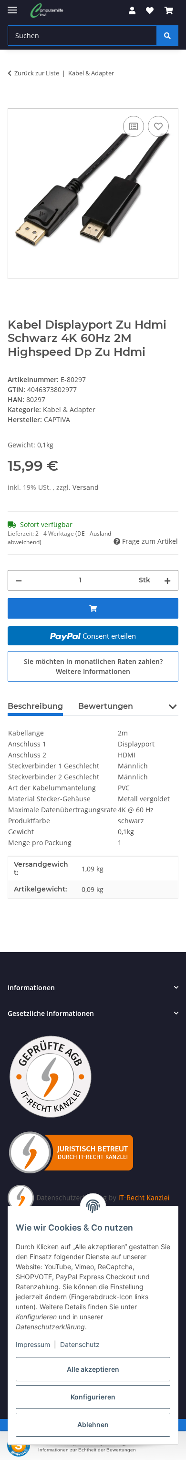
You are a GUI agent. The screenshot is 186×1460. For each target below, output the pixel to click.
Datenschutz (80, 1344)
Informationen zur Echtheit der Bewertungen (87, 1449)
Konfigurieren (93, 1397)
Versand (85, 487)
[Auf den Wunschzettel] (158, 126)
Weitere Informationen (93, 671)
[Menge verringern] (18, 580)
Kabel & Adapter (69, 409)
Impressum (33, 1344)
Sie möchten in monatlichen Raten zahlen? (93, 666)
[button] (132, 10)
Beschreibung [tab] (35, 706)
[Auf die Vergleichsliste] (133, 126)
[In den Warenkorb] (15, 103)
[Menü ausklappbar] (12, 6)
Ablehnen (93, 1424)
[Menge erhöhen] (167, 580)
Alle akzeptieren (93, 1369)
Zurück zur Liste (36, 73)
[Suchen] (167, 35)
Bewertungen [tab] (105, 706)
